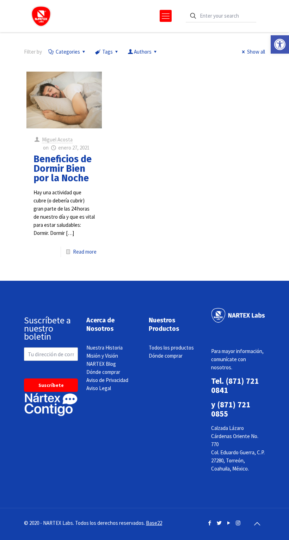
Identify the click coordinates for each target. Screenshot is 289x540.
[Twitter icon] (219, 523)
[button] (280, 44)
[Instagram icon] (238, 523)
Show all (256, 51)
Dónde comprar (103, 372)
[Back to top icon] (257, 524)
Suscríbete (51, 385)
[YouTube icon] (228, 523)
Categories (68, 51)
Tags (107, 51)
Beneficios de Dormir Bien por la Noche (62, 168)
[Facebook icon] (209, 523)
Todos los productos (171, 347)
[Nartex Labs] (41, 16)
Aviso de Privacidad (107, 380)
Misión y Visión (102, 355)
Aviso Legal (98, 388)
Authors (143, 51)
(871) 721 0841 (235, 385)
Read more (85, 251)
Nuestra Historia (104, 347)
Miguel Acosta (57, 139)
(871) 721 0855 (230, 409)
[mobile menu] (166, 16)
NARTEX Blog (101, 363)
